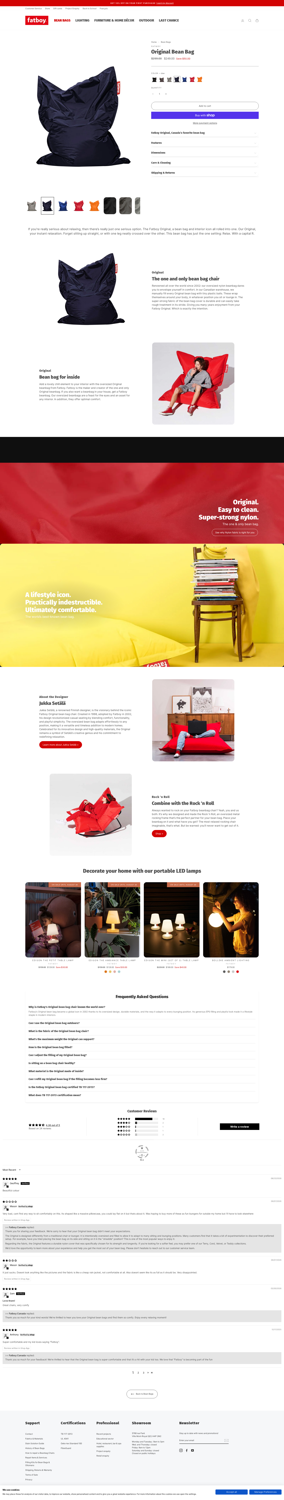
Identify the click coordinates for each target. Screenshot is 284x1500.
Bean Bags (62, 20)
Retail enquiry (102, 1456)
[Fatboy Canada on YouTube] (192, 1450)
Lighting (82, 20)
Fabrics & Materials (34, 1438)
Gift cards (57, 8)
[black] (154, 79)
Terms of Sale (31, 1475)
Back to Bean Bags (144, 1394)
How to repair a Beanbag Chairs (39, 1453)
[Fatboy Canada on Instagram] (181, 1450)
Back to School (89, 8)
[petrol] (184, 79)
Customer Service (33, 8)
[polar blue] (119, 971)
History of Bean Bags (35, 1448)
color (158, 73)
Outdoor (146, 20)
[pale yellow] (110, 971)
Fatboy (156, 46)
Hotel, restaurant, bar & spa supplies (108, 1445)
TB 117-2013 (66, 1434)
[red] (192, 79)
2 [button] (138, 1372)
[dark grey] (162, 79)
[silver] (169, 79)
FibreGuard (66, 1448)
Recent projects (103, 1434)
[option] (142, 3)
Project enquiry (103, 1451)
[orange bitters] (200, 79)
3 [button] (143, 1372)
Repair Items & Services (36, 1457)
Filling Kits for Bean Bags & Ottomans (37, 1463)
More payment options (205, 123)
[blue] (177, 79)
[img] (10, 1178)
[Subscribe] (226, 1441)
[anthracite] (224, 971)
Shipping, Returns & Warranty (38, 1470)
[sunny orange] (105, 971)
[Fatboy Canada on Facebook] (186, 1450)
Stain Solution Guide (34, 1443)
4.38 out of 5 (53, 1125)
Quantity (156, 88)
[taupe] (228, 971)
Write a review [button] (239, 1126)
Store (47, 8)
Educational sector (105, 1438)
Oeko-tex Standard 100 (71, 1443)
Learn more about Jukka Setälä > (61, 744)
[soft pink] (114, 971)
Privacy (28, 1479)
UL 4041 (65, 1438)
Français (104, 8)
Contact (29, 1434)
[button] (142, 1011)
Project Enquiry (72, 8)
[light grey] (233, 971)
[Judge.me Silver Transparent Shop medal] (142, 1151)
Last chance (169, 20)
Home (154, 42)
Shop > (159, 833)
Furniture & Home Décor (114, 20)
